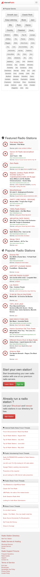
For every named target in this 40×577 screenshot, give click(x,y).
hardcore (13, 85)
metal (15, 43)
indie (21, 88)
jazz (32, 20)
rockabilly (10, 67)
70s (16, 39)
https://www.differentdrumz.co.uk (18, 344)
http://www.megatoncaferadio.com (19, 224)
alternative (30, 64)
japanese (15, 79)
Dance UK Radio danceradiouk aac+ (22, 152)
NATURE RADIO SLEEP (19, 275)
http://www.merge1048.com (17, 243)
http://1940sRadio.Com (16, 213)
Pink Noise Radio (16, 142)
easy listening (11, 20)
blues (24, 20)
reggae (7, 43)
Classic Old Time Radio (10, 488)
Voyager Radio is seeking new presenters (15, 467)
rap (16, 64)
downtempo (8, 70)
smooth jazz (12, 14)
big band (8, 76)
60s (19, 54)
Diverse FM (14, 254)
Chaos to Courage (8, 526)
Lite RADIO (14, 285)
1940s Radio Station (18, 209)
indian (26, 262)
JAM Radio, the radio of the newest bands (16, 492)
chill (24, 61)
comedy (21, 73)
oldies (16, 35)
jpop (20, 85)
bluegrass (16, 76)
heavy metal (10, 54)
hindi (18, 61)
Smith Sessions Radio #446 (11, 496)
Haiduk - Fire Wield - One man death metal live (17, 514)
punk (15, 73)
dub (28, 70)
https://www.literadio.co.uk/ (16, 289)
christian (22, 64)
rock (19, 25)
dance (28, 25)
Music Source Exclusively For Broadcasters (16, 518)
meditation (10, 61)
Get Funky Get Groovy (10, 522)
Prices (3, 548)
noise (19, 148)
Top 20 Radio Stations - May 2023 (13, 447)
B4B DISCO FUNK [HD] (19, 319)
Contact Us (4, 560)
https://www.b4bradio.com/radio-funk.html (20, 323)
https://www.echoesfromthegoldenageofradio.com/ (23, 334)
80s (10, 25)
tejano (32, 76)
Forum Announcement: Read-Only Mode (15, 432)
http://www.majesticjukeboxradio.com (19, 182)
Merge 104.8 (15, 239)
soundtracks (31, 82)
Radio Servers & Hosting (11, 541)
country (10, 30)
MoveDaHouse (15, 190)
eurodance (23, 67)
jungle (6, 85)
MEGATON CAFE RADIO (19, 218)
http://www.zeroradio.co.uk (17, 167)
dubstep (32, 79)
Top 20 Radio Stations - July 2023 (13, 439)
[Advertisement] (20, 112)
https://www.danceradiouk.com (18, 158)
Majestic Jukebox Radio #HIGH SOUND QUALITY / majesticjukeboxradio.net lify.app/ (22, 174)
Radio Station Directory (10, 535)
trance (23, 39)
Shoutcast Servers (7, 544)
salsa (9, 58)
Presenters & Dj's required (11, 471)
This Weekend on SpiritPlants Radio (14, 485)
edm (30, 58)
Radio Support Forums (10, 551)
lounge (32, 35)
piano (24, 82)
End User (4, 565)
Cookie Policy (5, 573)
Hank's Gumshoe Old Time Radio (23, 328)
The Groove (14, 229)
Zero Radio (14, 163)
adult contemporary (21, 291)
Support (3, 558)
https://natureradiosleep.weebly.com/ (19, 279)
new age (16, 70)
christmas (9, 64)
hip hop (20, 50)
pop (8, 47)
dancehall (8, 73)
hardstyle (7, 79)
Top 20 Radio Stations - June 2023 (13, 443)
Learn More (9, 384)
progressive (8, 82)
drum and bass (23, 47)
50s (25, 58)
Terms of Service (8, 562)
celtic (27, 73)
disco (24, 54)
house (31, 30)
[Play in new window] (5, 203)
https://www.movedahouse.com (18, 194)
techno (31, 39)
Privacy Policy (5, 571)
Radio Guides (5, 556)
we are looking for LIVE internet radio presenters (18, 475)
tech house (17, 82)
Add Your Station (6, 538)
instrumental (11, 50)
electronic (30, 61)
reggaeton (15, 88)
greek (32, 43)
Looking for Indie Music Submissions (14, 500)
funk (14, 47)
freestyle (32, 85)
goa (27, 88)
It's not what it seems (9, 510)
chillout (8, 39)
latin (33, 70)
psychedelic (24, 79)
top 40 (24, 35)
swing (23, 70)
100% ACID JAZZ (16, 304)
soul (31, 54)
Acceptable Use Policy (8, 569)
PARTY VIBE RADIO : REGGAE (22, 199)
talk (17, 67)
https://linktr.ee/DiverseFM (16, 260)
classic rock (27, 14)
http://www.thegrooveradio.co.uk (18, 234)
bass (20, 346)
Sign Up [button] (20, 384)
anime (30, 67)
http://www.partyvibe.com (16, 203)
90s (32, 47)
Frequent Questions (7, 554)
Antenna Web (15, 351)
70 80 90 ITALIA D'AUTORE (20, 294)
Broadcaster (5, 567)
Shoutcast (16, 405)
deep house (24, 43)
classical (21, 30)
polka (25, 85)
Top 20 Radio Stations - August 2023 (14, 436)
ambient (7, 35)
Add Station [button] (9, 416)
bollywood (17, 58)
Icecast (28, 405)
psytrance (29, 50)
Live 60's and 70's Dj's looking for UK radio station (18, 463)
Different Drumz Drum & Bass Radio (24, 340)
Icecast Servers (6, 546)
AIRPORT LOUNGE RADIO (20, 266)
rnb (33, 73)
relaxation (24, 76)
